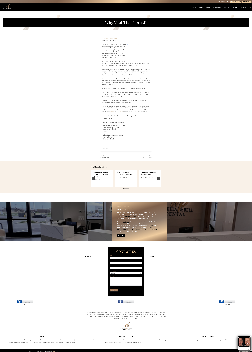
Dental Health (105, 38)
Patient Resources (70, 342)
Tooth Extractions (127, 342)
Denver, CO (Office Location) (75, 340)
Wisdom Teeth (137, 342)
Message (112, 276)
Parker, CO (47, 340)
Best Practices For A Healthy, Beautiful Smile (101, 175)
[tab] (123, 188)
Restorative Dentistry (150, 340)
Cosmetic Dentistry (91, 340)
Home (3, 340)
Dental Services (59, 342)
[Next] (158, 178)
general (112, 111)
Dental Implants (101, 340)
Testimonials (202, 340)
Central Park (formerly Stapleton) (16, 342)
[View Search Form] (250, 7)
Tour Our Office (16, 340)
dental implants (141, 229)
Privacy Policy (217, 340)
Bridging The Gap (147, 156)
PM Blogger (105, 40)
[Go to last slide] (93, 178)
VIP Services (210, 340)
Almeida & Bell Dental (48, 342)
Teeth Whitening (118, 342)
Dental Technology (26, 340)
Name (111, 255)
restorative (120, 111)
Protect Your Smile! (105, 156)
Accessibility (225, 340)
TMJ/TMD (144, 342)
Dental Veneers (140, 340)
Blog (33, 340)
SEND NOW (114, 290)
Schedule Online (37, 342)
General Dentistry (114, 38)
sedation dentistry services (129, 229)
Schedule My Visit (246, 1)
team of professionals (130, 216)
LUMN (96, 179)
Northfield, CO (39, 340)
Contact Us (29, 342)
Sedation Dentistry (161, 340)
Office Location (113, 271)
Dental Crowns (131, 340)
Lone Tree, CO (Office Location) (59, 340)
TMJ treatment (153, 229)
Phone (111, 266)
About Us (8, 340)
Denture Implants (121, 340)
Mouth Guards (109, 342)
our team (151, 225)
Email (111, 260)
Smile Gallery (194, 340)
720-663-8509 (107, 118)
